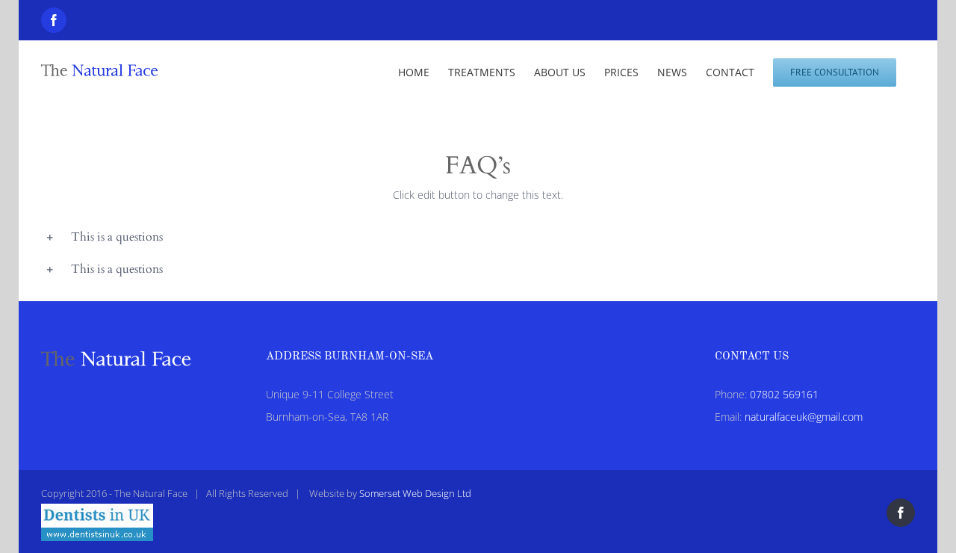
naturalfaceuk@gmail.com (804, 417)
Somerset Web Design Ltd (415, 493)
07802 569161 (784, 394)
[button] (478, 237)
